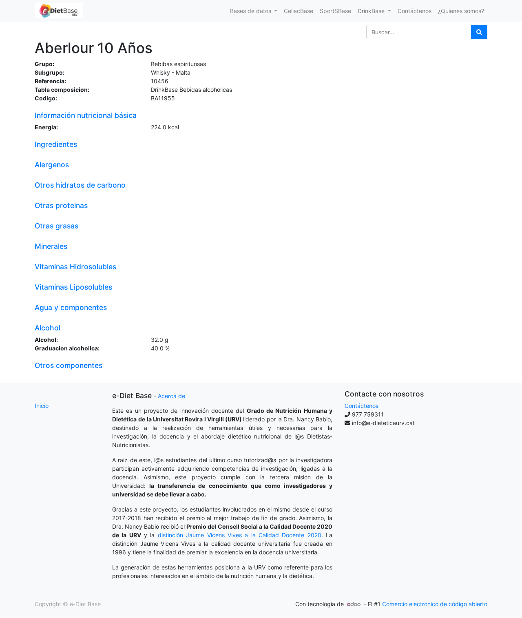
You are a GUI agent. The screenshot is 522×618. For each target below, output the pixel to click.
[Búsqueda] (479, 32)
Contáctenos (361, 405)
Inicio (42, 405)
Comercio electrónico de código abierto (434, 603)
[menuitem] (298, 10)
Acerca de (171, 395)
